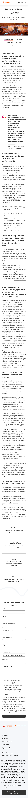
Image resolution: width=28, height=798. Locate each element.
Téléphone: (5, 659)
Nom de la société (7, 630)
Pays (3, 645)
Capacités (19, 39)
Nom (4, 616)
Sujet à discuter (7, 652)
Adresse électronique (8, 623)
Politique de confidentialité (18, 782)
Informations (7, 741)
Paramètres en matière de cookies (12, 786)
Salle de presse (7, 753)
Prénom (4, 609)
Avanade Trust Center (10, 756)
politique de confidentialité (10, 700)
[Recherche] (22, 2)
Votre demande (7, 666)
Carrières (5, 745)
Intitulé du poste (7, 638)
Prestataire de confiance (14, 42)
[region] (14, 778)
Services (5, 738)
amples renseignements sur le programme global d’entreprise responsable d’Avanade (13, 365)
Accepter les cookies (15, 792)
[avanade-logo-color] (6, 2)
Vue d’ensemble (8, 39)
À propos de (6, 748)
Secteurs (5, 735)
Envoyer (14, 716)
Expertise (15, 46)
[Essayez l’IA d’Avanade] (19, 2)
